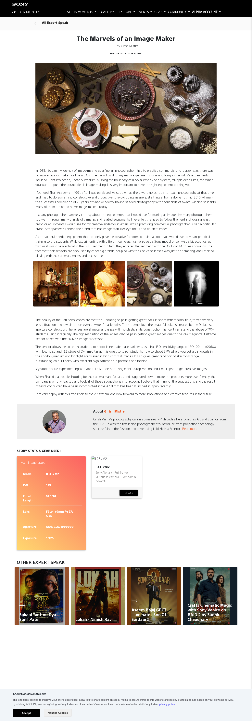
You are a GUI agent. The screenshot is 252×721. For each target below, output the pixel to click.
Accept (26, 713)
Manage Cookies (58, 712)
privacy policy (167, 704)
